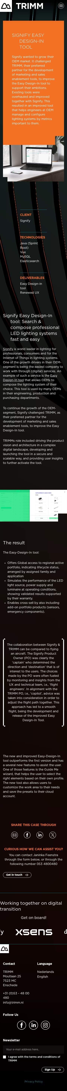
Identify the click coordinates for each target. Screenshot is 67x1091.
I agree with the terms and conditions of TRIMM (34, 1059)
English (42, 976)
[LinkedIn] (33, 1025)
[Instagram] (45, 1025)
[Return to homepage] (21, 6)
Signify (8, 349)
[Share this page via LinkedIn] (39, 835)
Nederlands (45, 971)
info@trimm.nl (13, 1002)
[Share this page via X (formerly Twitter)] (52, 835)
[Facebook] (21, 1025)
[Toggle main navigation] (61, 6)
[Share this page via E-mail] (14, 835)
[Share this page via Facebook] (27, 835)
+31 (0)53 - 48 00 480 (16, 995)
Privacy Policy (34, 1081)
